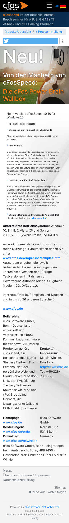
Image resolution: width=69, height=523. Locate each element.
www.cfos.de (12, 422)
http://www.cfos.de (54, 367)
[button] (30, 41)
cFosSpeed (11, 15)
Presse (7, 470)
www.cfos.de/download (20, 441)
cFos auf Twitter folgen (49, 492)
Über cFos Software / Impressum (27, 475)
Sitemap (60, 487)
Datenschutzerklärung (19, 480)
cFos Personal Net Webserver (42, 507)
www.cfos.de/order (17, 431)
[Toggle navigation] (49, 5)
